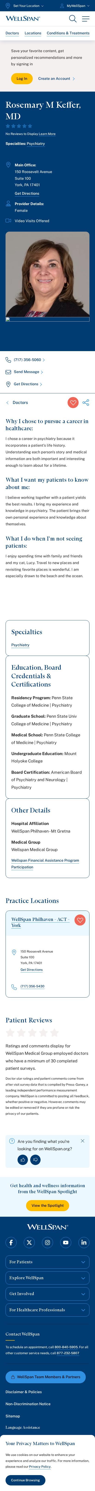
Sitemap (13, 1416)
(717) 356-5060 (27, 360)
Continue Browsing (25, 1480)
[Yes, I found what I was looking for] (23, 1160)
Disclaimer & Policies (24, 1392)
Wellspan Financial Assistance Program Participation (45, 863)
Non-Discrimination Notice (28, 1404)
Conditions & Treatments (68, 33)
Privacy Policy (40, 1466)
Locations (33, 33)
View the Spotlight (48, 1205)
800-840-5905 (66, 1347)
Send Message (26, 372)
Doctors (12, 33)
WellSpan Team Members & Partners (48, 1377)
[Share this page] (85, 402)
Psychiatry (36, 143)
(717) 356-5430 (33, 986)
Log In (22, 78)
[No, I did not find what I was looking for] (35, 1160)
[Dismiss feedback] (83, 1141)
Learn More (47, 134)
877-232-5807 (68, 1353)
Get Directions (27, 193)
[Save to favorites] (73, 402)
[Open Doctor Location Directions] (47, 329)
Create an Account (54, 78)
